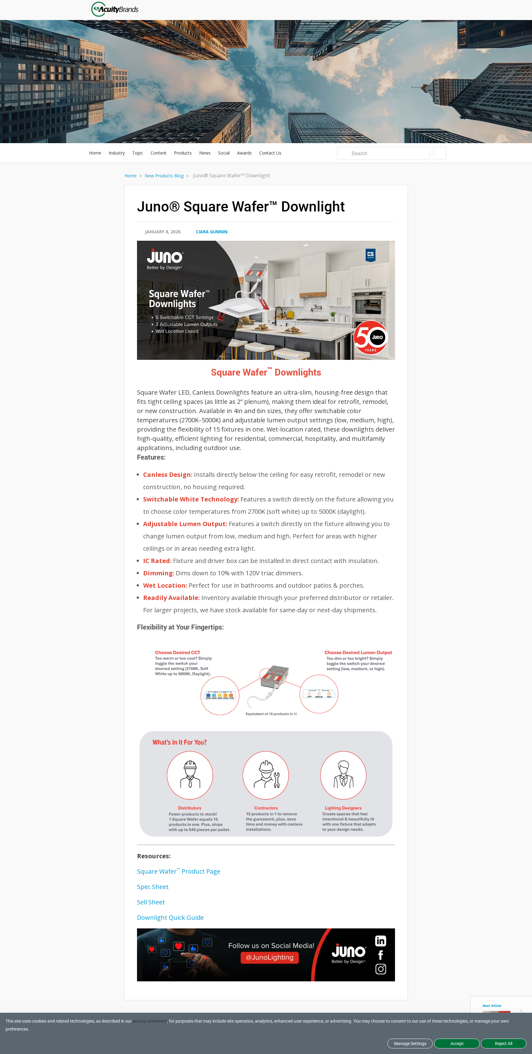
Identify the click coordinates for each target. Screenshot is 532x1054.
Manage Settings (410, 1043)
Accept (457, 1043)
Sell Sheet (151, 902)
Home (95, 153)
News (205, 153)
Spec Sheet (153, 887)
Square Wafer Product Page (178, 871)
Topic (137, 153)
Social (224, 153)
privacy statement (150, 1021)
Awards (244, 153)
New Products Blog (165, 176)
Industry (117, 153)
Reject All (503, 1043)
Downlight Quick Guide (170, 917)
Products (183, 153)
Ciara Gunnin (212, 232)
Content (159, 153)
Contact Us (270, 153)
